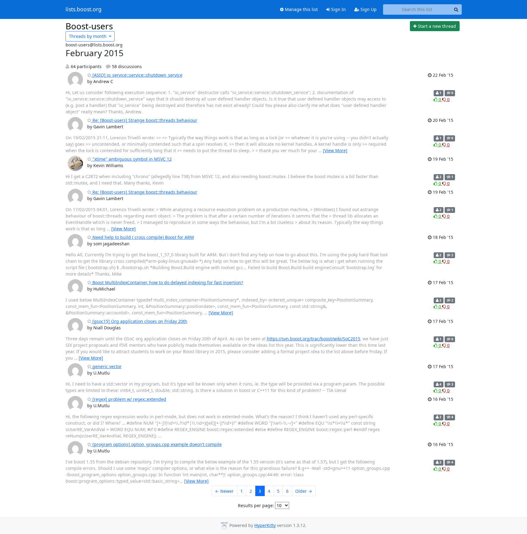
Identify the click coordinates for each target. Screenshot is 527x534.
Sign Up (368, 9)
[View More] (335, 150)
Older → (303, 491)
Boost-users (89, 26)
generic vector (106, 366)
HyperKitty (265, 525)
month (88, 36)
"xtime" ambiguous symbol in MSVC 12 (131, 159)
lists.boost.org (84, 9)
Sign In (338, 9)
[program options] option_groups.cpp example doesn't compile (156, 444)
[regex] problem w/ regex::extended (128, 399)
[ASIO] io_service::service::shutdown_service (136, 75)
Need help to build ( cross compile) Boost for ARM (142, 237)
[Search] (456, 9)
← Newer (224, 491)
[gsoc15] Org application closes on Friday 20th (139, 321)
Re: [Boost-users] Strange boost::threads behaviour (144, 120)
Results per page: (256, 505)
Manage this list (301, 9)
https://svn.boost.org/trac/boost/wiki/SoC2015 (313, 339)
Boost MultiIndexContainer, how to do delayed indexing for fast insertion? (167, 282)
